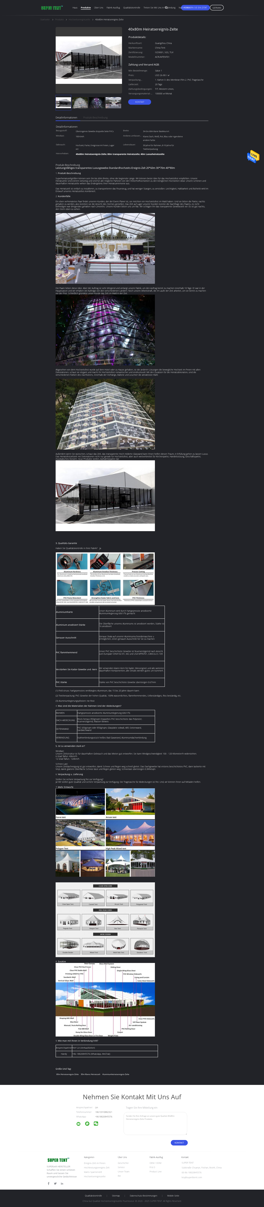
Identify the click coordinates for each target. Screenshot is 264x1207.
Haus (75, 7)
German (217, 7)
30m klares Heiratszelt (90, 1074)
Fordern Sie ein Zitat (195, 7)
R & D (152, 1167)
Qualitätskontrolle (131, 7)
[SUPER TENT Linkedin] (62, 1183)
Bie (119, 1175)
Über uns (98, 7)
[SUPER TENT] (80, 1124)
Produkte (86, 7)
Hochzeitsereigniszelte (95, 1176)
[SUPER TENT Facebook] (48, 1183)
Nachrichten (184, 7)
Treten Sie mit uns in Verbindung (159, 7)
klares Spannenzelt (93, 1172)
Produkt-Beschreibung (95, 117)
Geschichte (123, 1163)
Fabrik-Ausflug (113, 7)
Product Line (156, 1171)
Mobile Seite (173, 1196)
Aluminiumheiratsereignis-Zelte (115, 1074)
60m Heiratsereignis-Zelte (67, 1074)
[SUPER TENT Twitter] (55, 1183)
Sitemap (116, 1196)
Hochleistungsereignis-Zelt (97, 1167)
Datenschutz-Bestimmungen (143, 1196)
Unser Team (123, 1171)
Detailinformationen (66, 117)
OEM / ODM (155, 1163)
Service (121, 1167)
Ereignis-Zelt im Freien (94, 1163)
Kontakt (139, 101)
